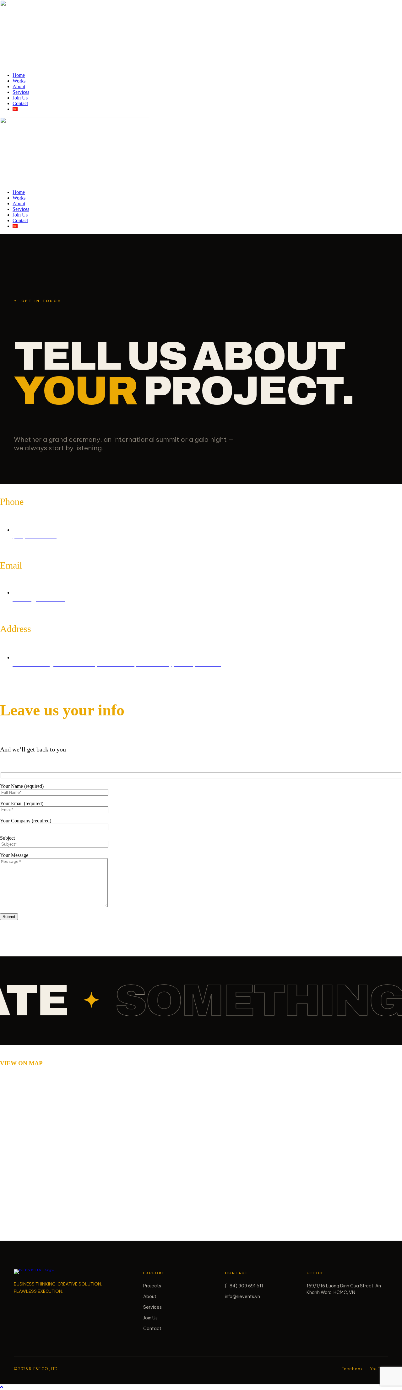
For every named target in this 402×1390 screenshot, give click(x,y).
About (19, 86)
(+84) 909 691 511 (244, 1286)
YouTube (379, 1368)
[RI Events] (37, 1271)
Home (19, 75)
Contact (20, 103)
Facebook (352, 1368)
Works (19, 80)
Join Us (20, 97)
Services (21, 92)
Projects (152, 1286)
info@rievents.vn (242, 1296)
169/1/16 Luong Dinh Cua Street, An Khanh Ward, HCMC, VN (344, 1289)
